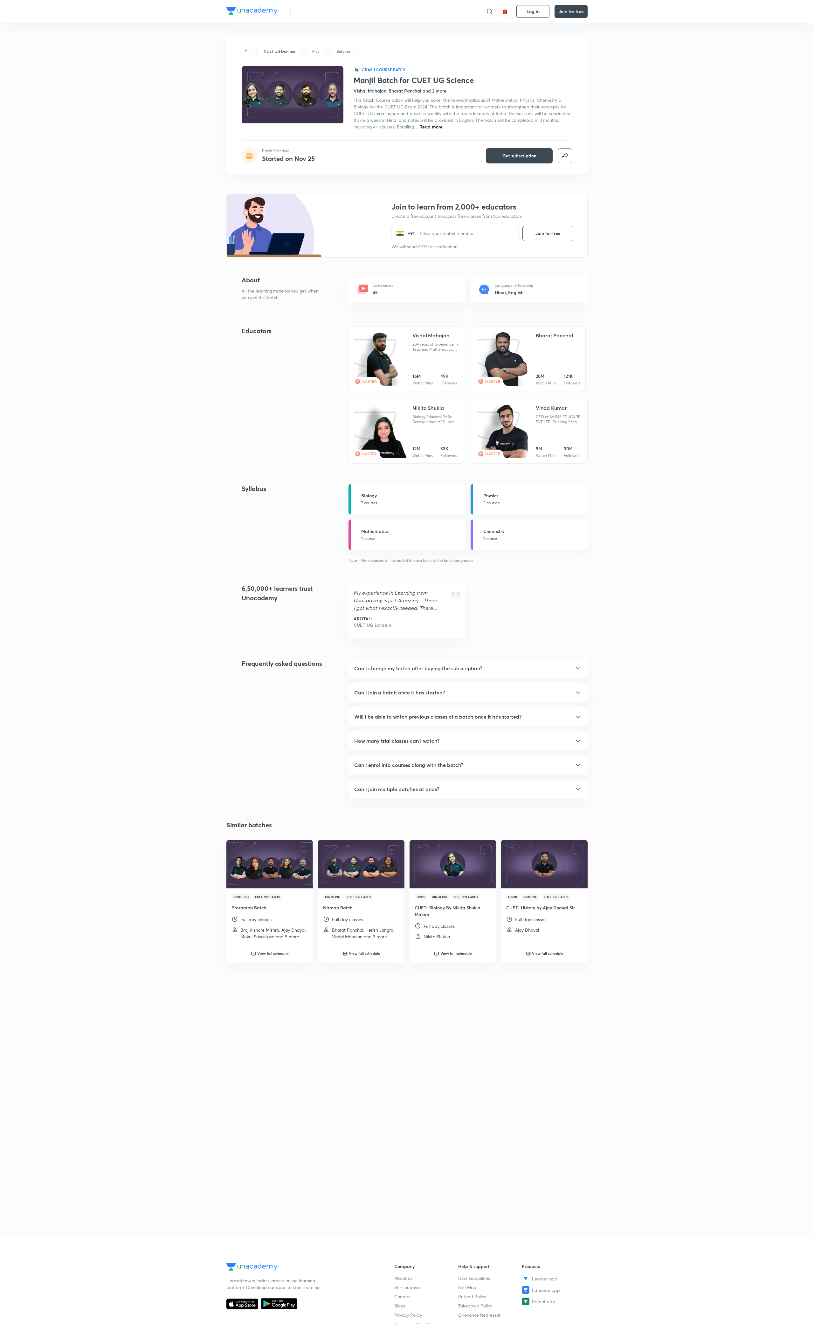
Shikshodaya (407, 1287)
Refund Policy (472, 1296)
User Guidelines (474, 1278)
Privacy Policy (408, 1315)
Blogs (399, 1306)
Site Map (467, 1287)
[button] (468, 668)
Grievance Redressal (479, 1315)
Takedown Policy (475, 1306)
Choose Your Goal (323, 11)
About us (403, 1278)
